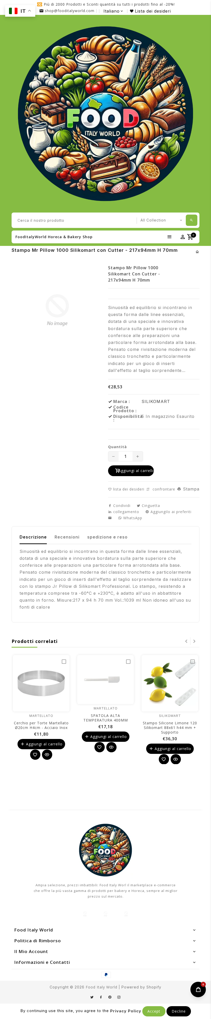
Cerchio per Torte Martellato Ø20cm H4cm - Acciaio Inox (41, 725)
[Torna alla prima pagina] (197, 251)
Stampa (190, 489)
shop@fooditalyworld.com (69, 10)
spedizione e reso (107, 537)
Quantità (117, 447)
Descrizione (33, 537)
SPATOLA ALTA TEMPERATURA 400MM (105, 718)
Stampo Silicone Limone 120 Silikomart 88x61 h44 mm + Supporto (170, 727)
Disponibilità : (127, 418)
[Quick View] (47, 754)
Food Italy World (101, 987)
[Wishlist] (35, 754)
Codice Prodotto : (125, 408)
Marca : (121, 401)
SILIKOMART (156, 401)
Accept (153, 1011)
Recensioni (67, 537)
